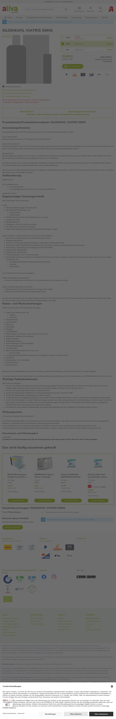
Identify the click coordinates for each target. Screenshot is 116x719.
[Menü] (11, 698)
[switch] (7, 704)
